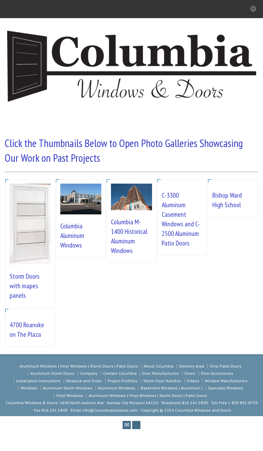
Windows (29, 387)
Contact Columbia (120, 373)
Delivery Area (191, 366)
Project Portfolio (123, 380)
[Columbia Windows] (131, 103)
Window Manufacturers (226, 380)
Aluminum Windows (116, 387)
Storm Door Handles (162, 380)
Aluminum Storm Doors (52, 373)
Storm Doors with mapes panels (24, 286)
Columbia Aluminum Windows (72, 236)
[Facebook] (136, 425)
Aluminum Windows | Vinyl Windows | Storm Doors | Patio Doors (79, 366)
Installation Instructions (38, 380)
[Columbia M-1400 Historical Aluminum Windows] (131, 200)
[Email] (127, 425)
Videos (193, 380)
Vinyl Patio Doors (225, 366)
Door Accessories (217, 373)
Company (89, 373)
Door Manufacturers (160, 373)
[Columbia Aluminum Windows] (81, 205)
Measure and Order (84, 380)
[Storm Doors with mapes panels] (30, 255)
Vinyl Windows (69, 395)
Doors (190, 373)
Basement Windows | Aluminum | (171, 387)
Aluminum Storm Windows (67, 387)
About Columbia (158, 366)
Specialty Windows (225, 387)
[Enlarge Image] (30, 194)
